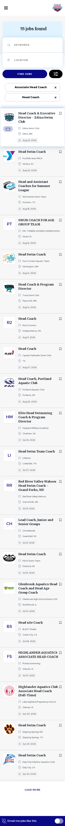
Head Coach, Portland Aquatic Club (35, 381)
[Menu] (6, 8)
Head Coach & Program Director (36, 287)
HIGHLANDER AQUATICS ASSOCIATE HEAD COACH (38, 655)
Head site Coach (30, 622)
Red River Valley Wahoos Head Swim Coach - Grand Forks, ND (37, 486)
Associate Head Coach (31, 87)
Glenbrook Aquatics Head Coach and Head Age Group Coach (37, 588)
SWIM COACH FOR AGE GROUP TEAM (36, 222)
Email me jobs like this (22, 820)
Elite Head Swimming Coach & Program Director (35, 417)
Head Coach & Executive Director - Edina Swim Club (36, 117)
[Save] (60, 113)
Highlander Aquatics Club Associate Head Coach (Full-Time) (38, 691)
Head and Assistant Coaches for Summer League (34, 186)
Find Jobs (25, 73)
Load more (32, 789)
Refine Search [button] (55, 74)
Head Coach (30, 97)
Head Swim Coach (32, 152)
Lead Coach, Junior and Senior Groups (35, 522)
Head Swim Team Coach (36, 451)
